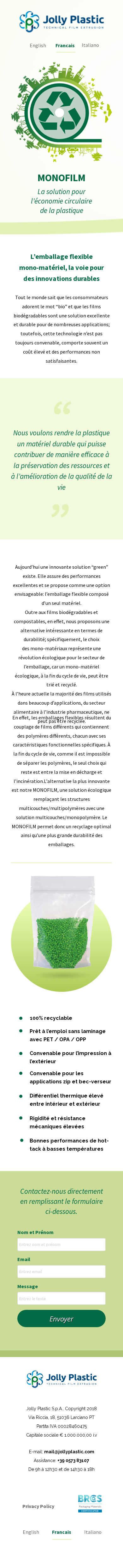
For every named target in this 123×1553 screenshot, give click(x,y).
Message (27, 1286)
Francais (61, 1532)
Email (23, 1259)
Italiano (90, 45)
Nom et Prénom (35, 1232)
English (38, 45)
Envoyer (61, 1318)
